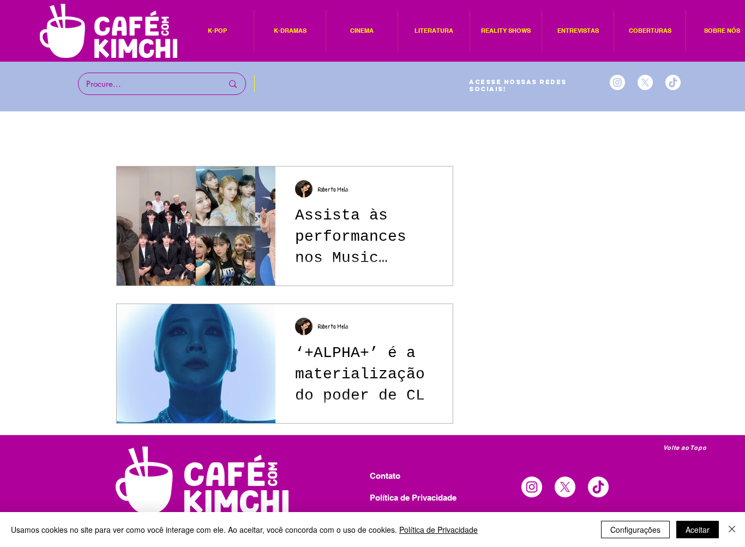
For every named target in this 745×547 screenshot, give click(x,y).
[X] (645, 82)
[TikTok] (673, 82)
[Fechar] (731, 529)
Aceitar (698, 529)
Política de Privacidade (438, 529)
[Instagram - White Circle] (617, 82)
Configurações (635, 529)
